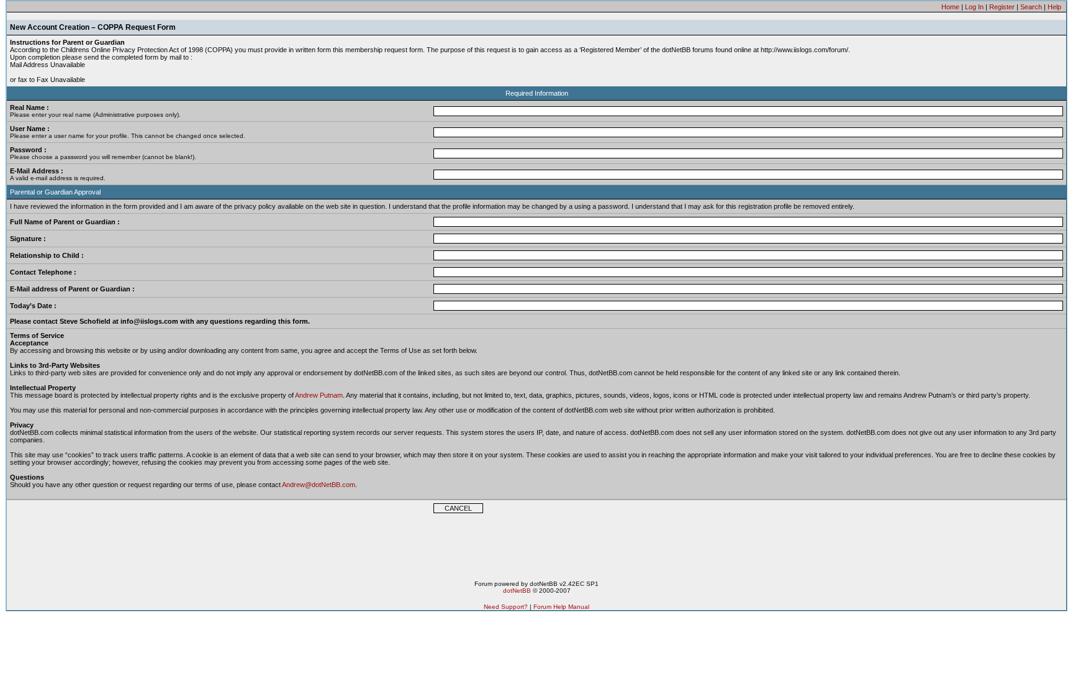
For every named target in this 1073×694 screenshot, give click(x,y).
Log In (974, 7)
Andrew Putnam (319, 395)
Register (1002, 7)
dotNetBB (517, 590)
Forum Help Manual (561, 606)
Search (1031, 7)
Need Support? (506, 606)
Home (950, 7)
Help (1054, 7)
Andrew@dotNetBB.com (318, 484)
